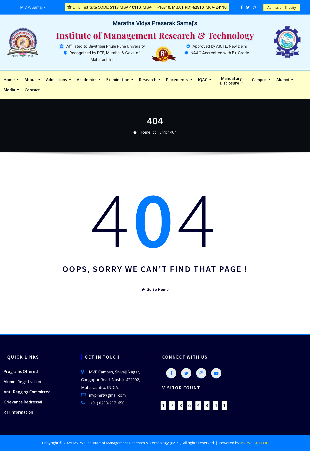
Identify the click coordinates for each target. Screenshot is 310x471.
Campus (260, 79)
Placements (177, 79)
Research (148, 79)
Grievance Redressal (23, 402)
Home (10, 79)
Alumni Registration (22, 381)
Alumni (283, 79)
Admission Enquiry (281, 7)
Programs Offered (21, 371)
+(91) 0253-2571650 (106, 403)
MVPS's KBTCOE (254, 442)
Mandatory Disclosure (231, 80)
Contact (32, 90)
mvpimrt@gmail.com (107, 395)
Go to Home (158, 289)
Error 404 (168, 132)
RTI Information (18, 412)
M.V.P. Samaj (31, 7)
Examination (118, 79)
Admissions (57, 79)
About (30, 79)
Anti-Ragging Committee (27, 391)
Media (10, 90)
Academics (87, 79)
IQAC (203, 79)
